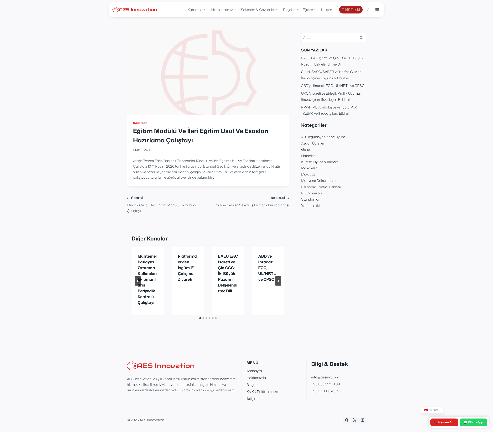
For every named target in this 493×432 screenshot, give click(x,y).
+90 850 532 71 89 (325, 384)
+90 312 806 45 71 (325, 390)
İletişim (326, 9)
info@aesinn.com (325, 377)
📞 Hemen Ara (444, 422)
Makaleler (309, 168)
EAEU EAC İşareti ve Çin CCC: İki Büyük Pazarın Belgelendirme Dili (228, 273)
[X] (354, 420)
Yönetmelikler (312, 205)
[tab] (200, 318)
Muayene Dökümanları (319, 180)
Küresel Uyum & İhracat (319, 161)
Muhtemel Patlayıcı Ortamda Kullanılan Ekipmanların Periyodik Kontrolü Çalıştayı (147, 279)
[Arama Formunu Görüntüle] (368, 9)
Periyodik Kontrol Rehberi (321, 186)
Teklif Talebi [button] (351, 9)
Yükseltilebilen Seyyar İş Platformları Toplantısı (252, 202)
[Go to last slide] (138, 281)
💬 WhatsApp (473, 422)
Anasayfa (254, 370)
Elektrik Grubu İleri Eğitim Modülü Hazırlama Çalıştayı (162, 204)
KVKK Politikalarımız (262, 391)
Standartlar (310, 199)
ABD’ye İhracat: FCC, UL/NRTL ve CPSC (267, 267)
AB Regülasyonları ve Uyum (323, 136)
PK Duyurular (311, 193)
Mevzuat (308, 174)
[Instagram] (362, 420)
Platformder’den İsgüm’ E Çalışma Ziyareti (187, 267)
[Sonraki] (278, 281)
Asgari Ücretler (312, 143)
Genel (305, 149)
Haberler (140, 123)
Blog (250, 384)
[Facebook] (346, 420)
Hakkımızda (256, 377)
